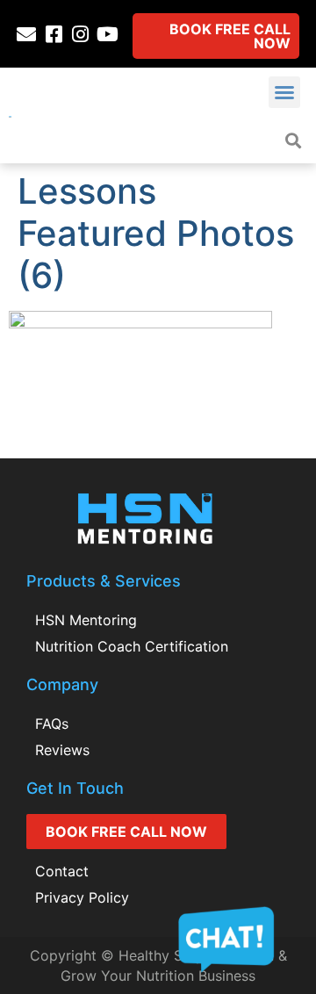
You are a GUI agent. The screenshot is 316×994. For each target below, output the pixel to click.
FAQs (51, 723)
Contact (62, 871)
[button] (284, 92)
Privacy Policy (82, 897)
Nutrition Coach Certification (131, 646)
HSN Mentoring (86, 620)
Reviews (62, 750)
